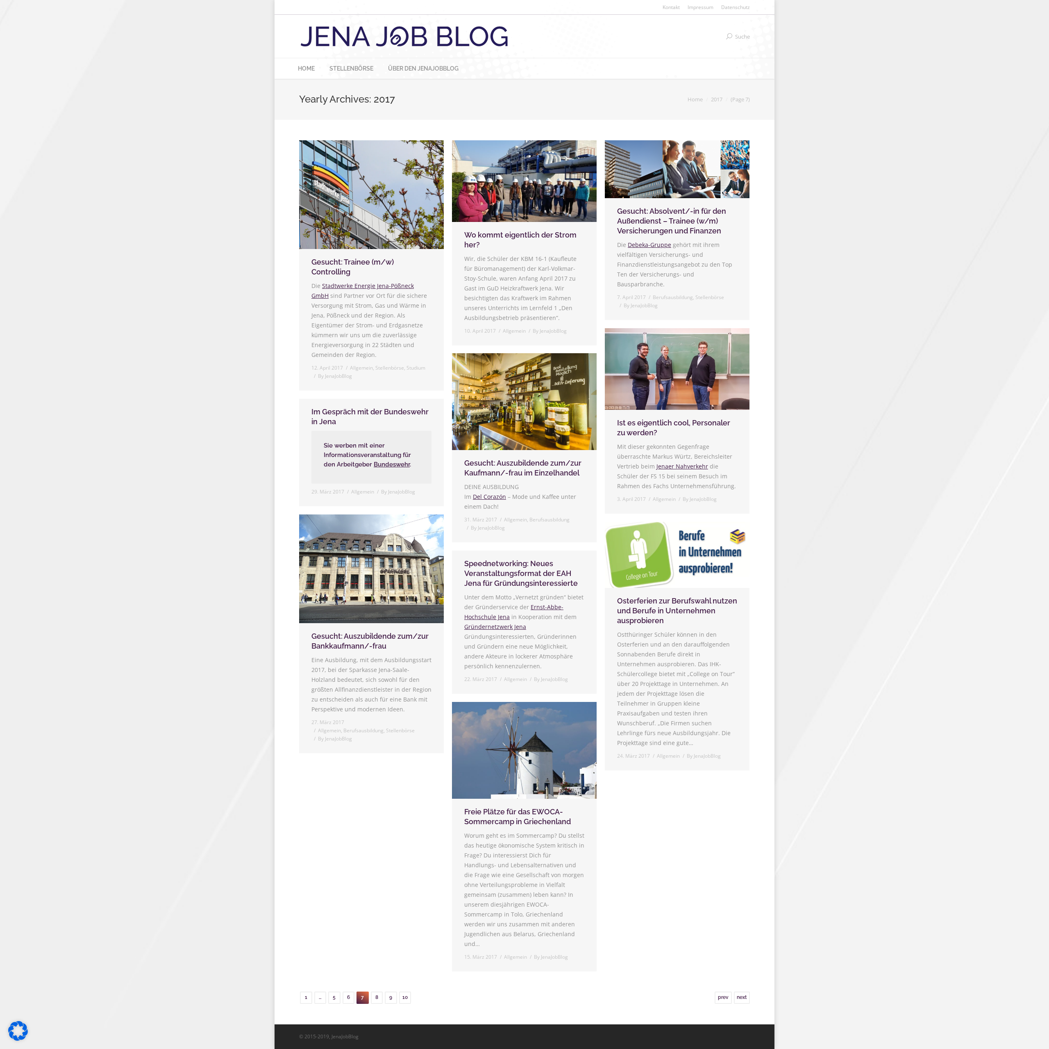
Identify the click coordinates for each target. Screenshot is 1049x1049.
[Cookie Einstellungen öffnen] (18, 1038)
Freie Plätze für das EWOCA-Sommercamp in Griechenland (517, 816)
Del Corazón (489, 497)
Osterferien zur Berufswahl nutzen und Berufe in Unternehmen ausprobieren (677, 610)
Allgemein (361, 367)
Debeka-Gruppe (649, 245)
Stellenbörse (389, 367)
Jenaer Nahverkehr (682, 466)
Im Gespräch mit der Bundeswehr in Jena (370, 416)
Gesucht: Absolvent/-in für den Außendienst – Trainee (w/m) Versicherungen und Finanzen (671, 221)
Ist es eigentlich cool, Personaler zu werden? (673, 427)
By (335, 376)
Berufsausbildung (673, 297)
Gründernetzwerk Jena (495, 627)
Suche (742, 36)
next (742, 997)
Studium (415, 367)
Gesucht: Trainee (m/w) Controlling (352, 267)
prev (723, 997)
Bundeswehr (392, 464)
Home (695, 99)
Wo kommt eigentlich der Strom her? (520, 240)
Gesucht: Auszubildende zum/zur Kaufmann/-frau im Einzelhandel (522, 468)
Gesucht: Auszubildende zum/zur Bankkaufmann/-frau (370, 641)
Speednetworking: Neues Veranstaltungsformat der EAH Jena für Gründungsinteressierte (521, 573)
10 (405, 997)
